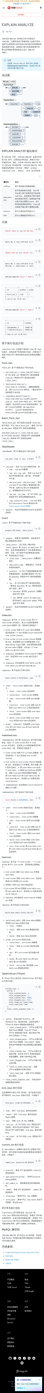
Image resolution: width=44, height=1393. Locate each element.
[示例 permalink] (9, 222)
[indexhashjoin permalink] (18, 735)
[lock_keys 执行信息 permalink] (23, 1088)
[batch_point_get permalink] (21, 418)
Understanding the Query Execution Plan (22, 1252)
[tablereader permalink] (16, 447)
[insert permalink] (9, 518)
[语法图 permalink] (11, 75)
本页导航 (20, 15)
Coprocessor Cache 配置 (19, 506)
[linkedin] (19, 1358)
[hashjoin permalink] (13, 857)
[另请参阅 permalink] (14, 1246)
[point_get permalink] (14, 363)
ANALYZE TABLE (12, 1260)
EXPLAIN (9, 1256)
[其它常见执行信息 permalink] (21, 1208)
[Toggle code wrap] (36, 229)
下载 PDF (8, 32)
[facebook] (24, 1358)
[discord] (33, 1358)
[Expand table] (39, 176)
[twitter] (15, 1358)
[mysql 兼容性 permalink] (21, 1229)
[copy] (39, 229)
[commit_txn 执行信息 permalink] (25, 1145)
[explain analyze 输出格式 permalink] (39, 151)
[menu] (3, 8)
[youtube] (22, 1363)
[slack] (29, 1358)
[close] (39, 1379)
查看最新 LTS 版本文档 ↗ (22, 4)
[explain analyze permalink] (35, 25)
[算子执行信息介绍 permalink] (25, 343)
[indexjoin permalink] (13, 615)
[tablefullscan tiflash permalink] (26, 973)
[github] (10, 1358)
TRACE (8, 1263)
